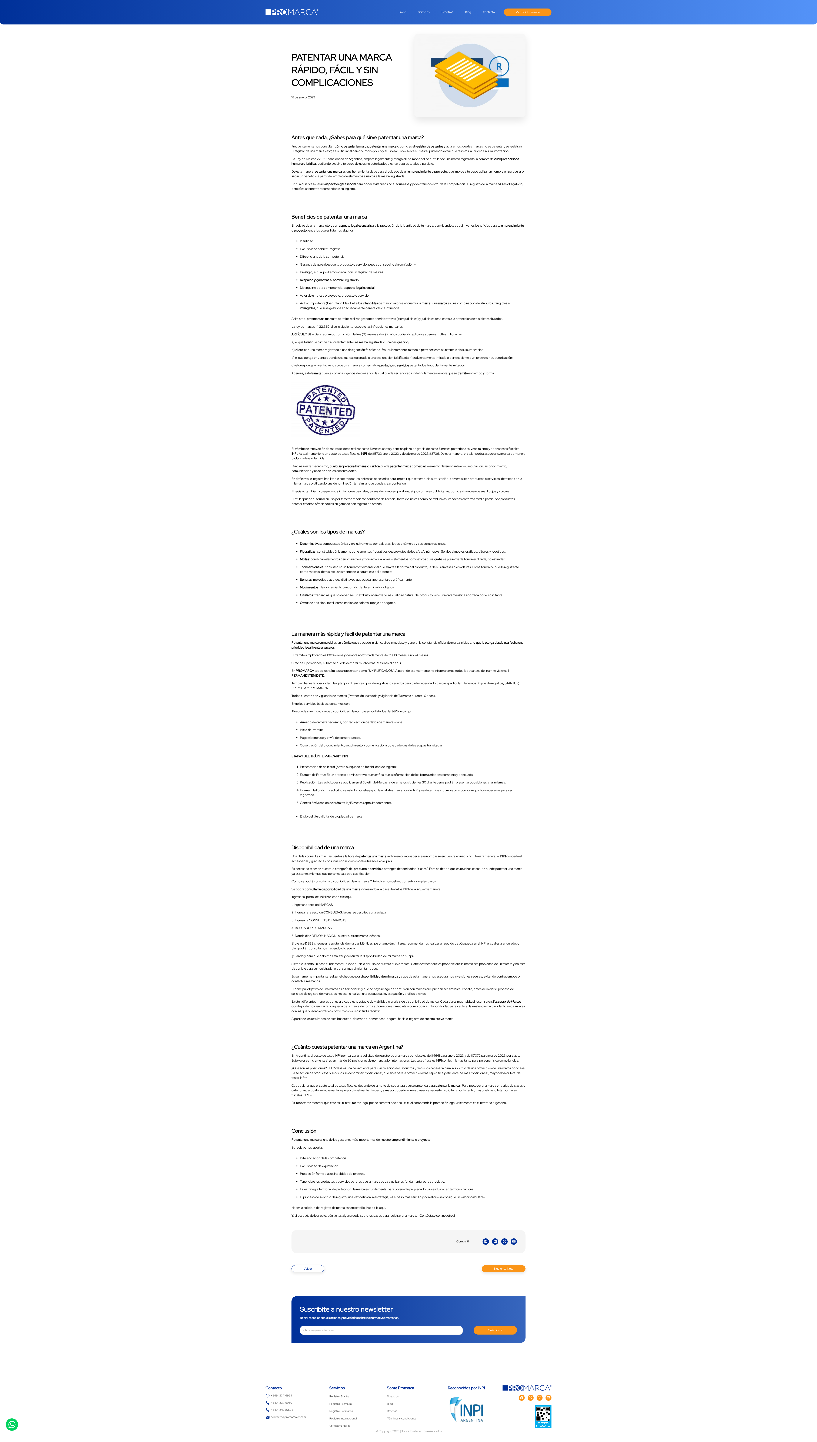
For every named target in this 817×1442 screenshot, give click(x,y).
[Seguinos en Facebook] (522, 1398)
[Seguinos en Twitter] (531, 1398)
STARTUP (511, 683)
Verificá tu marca (528, 12)
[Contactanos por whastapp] (12, 1424)
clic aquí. (345, 897)
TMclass (336, 1068)
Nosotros (447, 12)
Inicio (403, 12)
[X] (504, 1241)
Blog (468, 12)
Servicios (424, 12)
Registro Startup (339, 1396)
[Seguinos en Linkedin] (548, 1398)
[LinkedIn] (495, 1241)
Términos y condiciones (401, 1418)
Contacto (489, 12)
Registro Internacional (343, 1418)
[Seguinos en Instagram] (540, 1398)
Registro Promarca (341, 1411)
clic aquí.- (348, 948)
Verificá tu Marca (339, 1426)
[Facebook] (486, 1241)
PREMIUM (298, 688)
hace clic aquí (375, 1208)
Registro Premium (340, 1404)
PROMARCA (319, 688)
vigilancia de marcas (333, 696)
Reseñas (392, 1411)
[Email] (514, 1241)
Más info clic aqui (389, 663)
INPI (323, 897)
